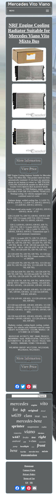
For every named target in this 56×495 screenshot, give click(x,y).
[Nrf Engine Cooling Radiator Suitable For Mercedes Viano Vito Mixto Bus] (29, 65)
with (24, 442)
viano (29, 431)
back (45, 416)
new (33, 447)
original (33, 410)
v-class (32, 441)
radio (44, 427)
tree (34, 437)
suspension (33, 426)
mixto (45, 451)
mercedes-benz (29, 421)
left (23, 410)
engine (34, 405)
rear (37, 416)
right (42, 437)
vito (44, 403)
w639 (16, 415)
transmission (29, 455)
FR (31, 483)
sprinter (18, 426)
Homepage (29, 466)
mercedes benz (34, 452)
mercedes (19, 403)
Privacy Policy (29, 474)
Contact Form (29, 470)
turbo (23, 452)
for (15, 409)
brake (26, 437)
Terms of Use (29, 479)
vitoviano (41, 433)
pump (15, 446)
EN (26, 483)
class (28, 415)
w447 (16, 437)
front (41, 445)
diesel (43, 411)
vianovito (17, 433)
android (16, 441)
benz (13, 450)
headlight (24, 446)
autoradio (42, 442)
